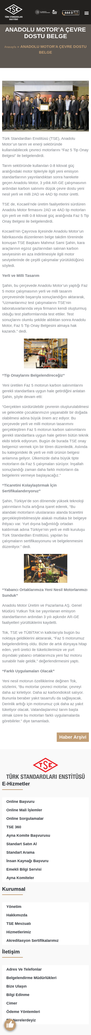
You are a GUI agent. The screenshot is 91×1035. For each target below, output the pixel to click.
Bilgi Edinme (17, 995)
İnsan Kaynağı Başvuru (27, 861)
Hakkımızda (16, 915)
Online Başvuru (20, 801)
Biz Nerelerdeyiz (21, 1020)
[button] (86, 12)
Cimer (11, 1003)
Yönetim (13, 907)
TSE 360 (13, 827)
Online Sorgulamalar (25, 818)
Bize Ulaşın (16, 986)
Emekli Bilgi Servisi (23, 869)
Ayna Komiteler (20, 878)
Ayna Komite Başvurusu (28, 835)
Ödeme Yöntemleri (23, 1012)
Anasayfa (10, 47)
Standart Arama (20, 852)
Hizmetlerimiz (18, 932)
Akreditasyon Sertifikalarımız (32, 940)
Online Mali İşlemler (24, 810)
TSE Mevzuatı (18, 923)
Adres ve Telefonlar (24, 969)
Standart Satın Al (21, 844)
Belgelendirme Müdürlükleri (31, 978)
